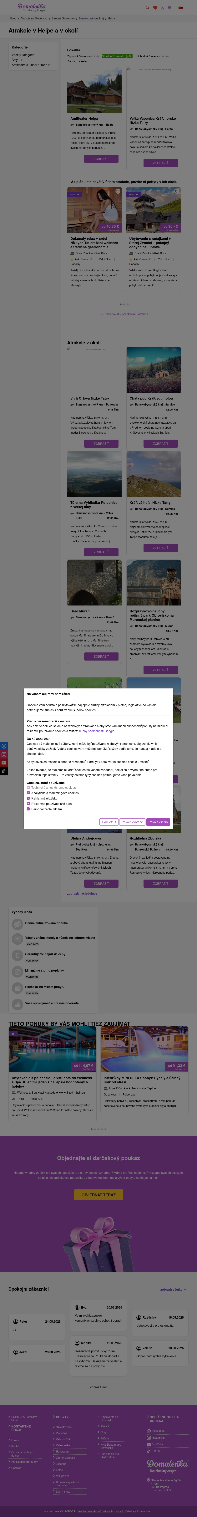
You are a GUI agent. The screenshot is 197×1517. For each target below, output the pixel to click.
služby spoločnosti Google (96, 731)
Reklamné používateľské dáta (51, 803)
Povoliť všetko (158, 822)
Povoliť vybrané (132, 822)
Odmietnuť (109, 822)
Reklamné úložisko (44, 798)
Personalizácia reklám (46, 809)
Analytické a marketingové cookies (55, 793)
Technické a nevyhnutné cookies (53, 787)
